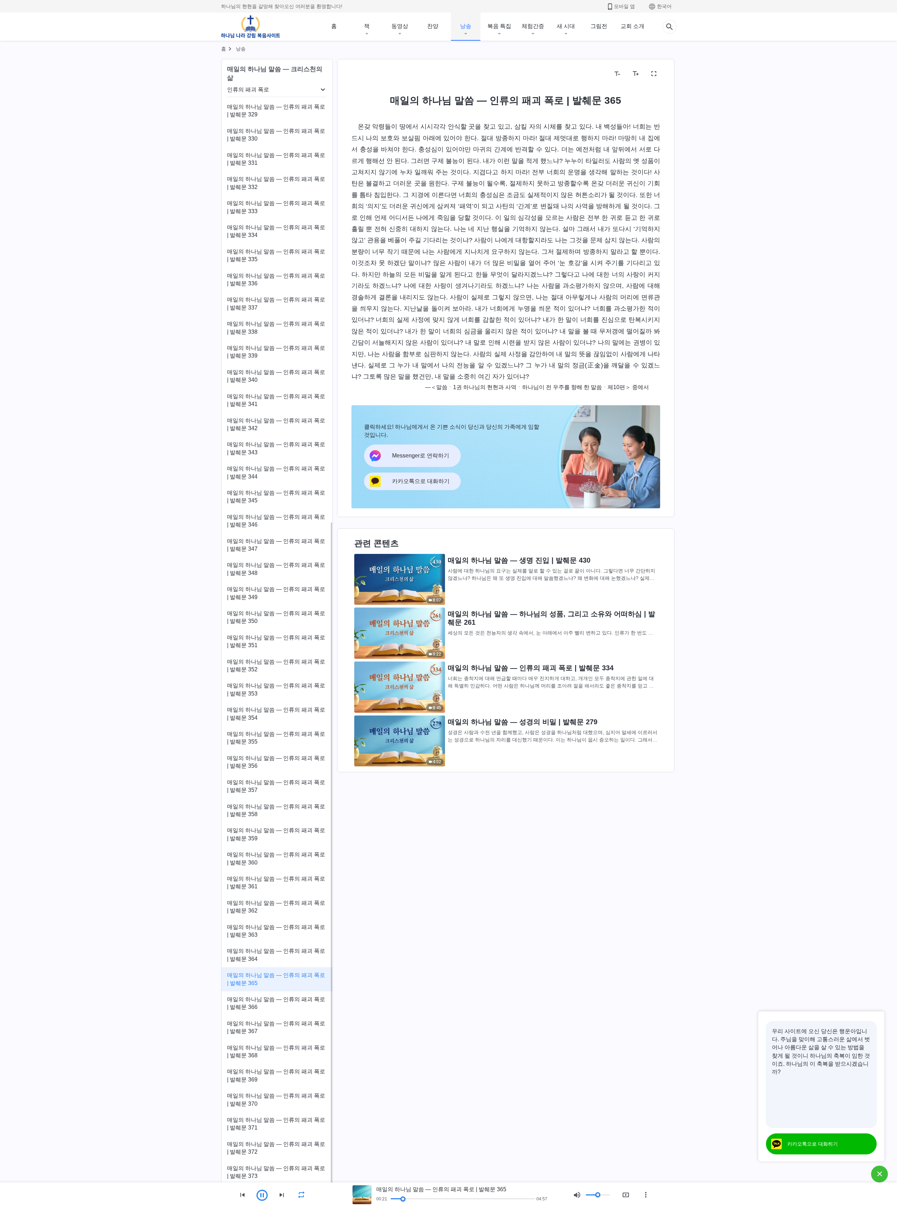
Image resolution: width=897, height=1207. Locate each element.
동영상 (399, 26)
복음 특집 (499, 26)
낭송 (465, 26)
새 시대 (566, 26)
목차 (361, 74)
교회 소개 (632, 26)
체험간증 (533, 26)
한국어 (664, 6)
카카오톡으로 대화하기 (812, 1144)
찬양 (432, 26)
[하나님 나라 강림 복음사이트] (250, 27)
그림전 (598, 26)
